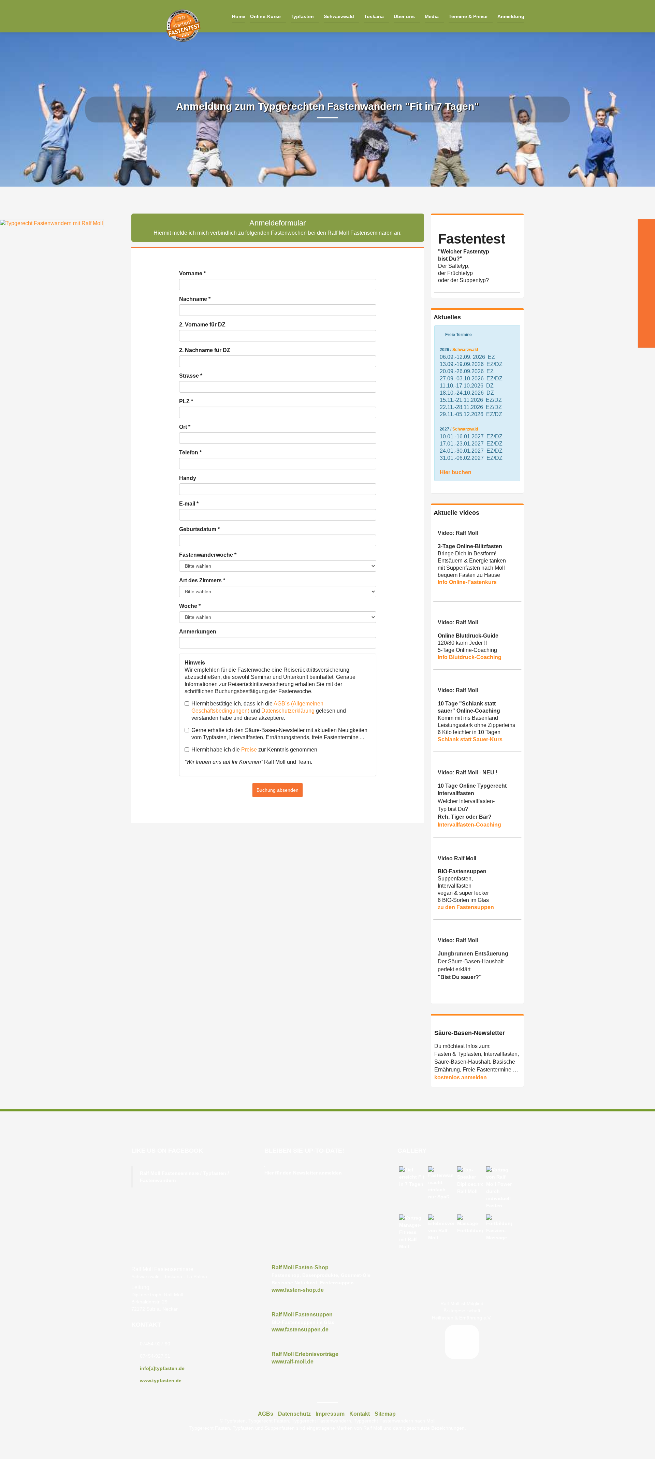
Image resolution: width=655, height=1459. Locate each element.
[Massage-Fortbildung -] (470, 1224)
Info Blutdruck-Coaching (469, 657)
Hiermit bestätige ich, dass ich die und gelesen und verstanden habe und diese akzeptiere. (268, 711)
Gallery (411, 1150)
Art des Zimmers (202, 580)
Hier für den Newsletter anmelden (303, 1173)
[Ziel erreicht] (412, 1177)
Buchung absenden (278, 790)
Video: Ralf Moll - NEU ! (467, 772)
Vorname (192, 273)
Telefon (190, 452)
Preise (249, 750)
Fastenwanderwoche (207, 555)
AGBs (265, 1414)
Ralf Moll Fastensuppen (302, 1314)
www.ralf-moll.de (293, 1362)
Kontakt (146, 1324)
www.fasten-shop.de (298, 1290)
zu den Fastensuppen (466, 907)
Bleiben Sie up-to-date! (304, 1150)
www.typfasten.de (160, 1380)
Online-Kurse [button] (266, 16)
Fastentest (471, 239)
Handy (187, 478)
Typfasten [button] (303, 16)
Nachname (194, 299)
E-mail (189, 504)
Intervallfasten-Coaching (469, 825)
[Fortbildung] (499, 1227)
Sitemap (385, 1414)
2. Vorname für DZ (202, 324)
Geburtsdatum (199, 529)
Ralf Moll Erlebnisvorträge (305, 1354)
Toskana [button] (374, 16)
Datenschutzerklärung (288, 711)
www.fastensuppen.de (300, 1329)
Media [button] (432, 16)
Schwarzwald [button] (339, 16)
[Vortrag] (499, 1187)
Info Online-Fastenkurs (467, 582)
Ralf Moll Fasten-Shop (300, 1267)
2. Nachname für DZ (204, 350)
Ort (184, 427)
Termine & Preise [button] (469, 16)
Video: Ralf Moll (458, 533)
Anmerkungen (197, 631)
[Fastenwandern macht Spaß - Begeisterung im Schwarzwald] (441, 1183)
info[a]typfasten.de (162, 1368)
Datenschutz (294, 1414)
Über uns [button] (405, 16)
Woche (190, 606)
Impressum (330, 1414)
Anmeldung (510, 16)
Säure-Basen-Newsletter (469, 1033)
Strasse (190, 376)
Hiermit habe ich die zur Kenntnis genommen (254, 750)
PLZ (186, 401)
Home (238, 16)
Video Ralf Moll (457, 858)
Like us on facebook (167, 1150)
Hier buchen (455, 472)
